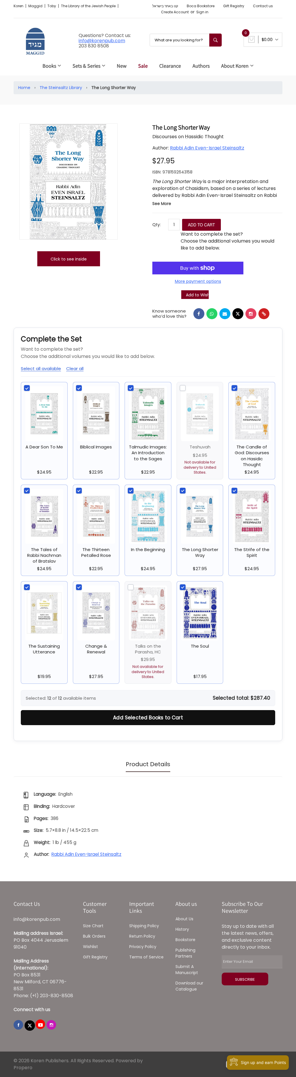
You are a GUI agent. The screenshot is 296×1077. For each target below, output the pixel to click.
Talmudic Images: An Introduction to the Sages (148, 453)
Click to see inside (69, 259)
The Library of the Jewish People (88, 5)
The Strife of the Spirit (251, 552)
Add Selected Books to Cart (148, 717)
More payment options (198, 281)
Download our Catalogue (189, 986)
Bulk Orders (94, 936)
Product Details (148, 764)
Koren (19, 5)
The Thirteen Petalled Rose (96, 552)
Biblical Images (96, 447)
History (182, 929)
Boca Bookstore (200, 5)
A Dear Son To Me (44, 447)
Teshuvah (200, 447)
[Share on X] (237, 313)
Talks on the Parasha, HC (148, 649)
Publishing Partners (185, 953)
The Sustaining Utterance (44, 649)
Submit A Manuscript (186, 970)
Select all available (41, 368)
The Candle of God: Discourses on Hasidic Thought (252, 456)
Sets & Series (86, 65)
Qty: (156, 225)
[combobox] (185, 40)
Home (24, 87)
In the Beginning (148, 549)
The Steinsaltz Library (61, 87)
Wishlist (90, 946)
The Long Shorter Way (200, 552)
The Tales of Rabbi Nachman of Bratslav (44, 555)
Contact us (263, 5)
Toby (52, 5)
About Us (184, 919)
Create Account (175, 12)
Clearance (170, 65)
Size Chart (93, 926)
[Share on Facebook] (198, 313)
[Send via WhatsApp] (211, 313)
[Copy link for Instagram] (250, 313)
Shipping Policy (144, 926)
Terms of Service (146, 957)
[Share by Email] (224, 313)
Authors (201, 65)
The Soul (200, 646)
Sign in (202, 12)
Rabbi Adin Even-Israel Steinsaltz (207, 148)
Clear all (75, 368)
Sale (143, 65)
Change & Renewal (96, 649)
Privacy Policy (142, 946)
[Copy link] (263, 313)
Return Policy (142, 936)
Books (49, 65)
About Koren (235, 65)
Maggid (35, 5)
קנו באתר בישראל (165, 5)
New (122, 65)
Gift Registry (233, 5)
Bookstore (185, 940)
